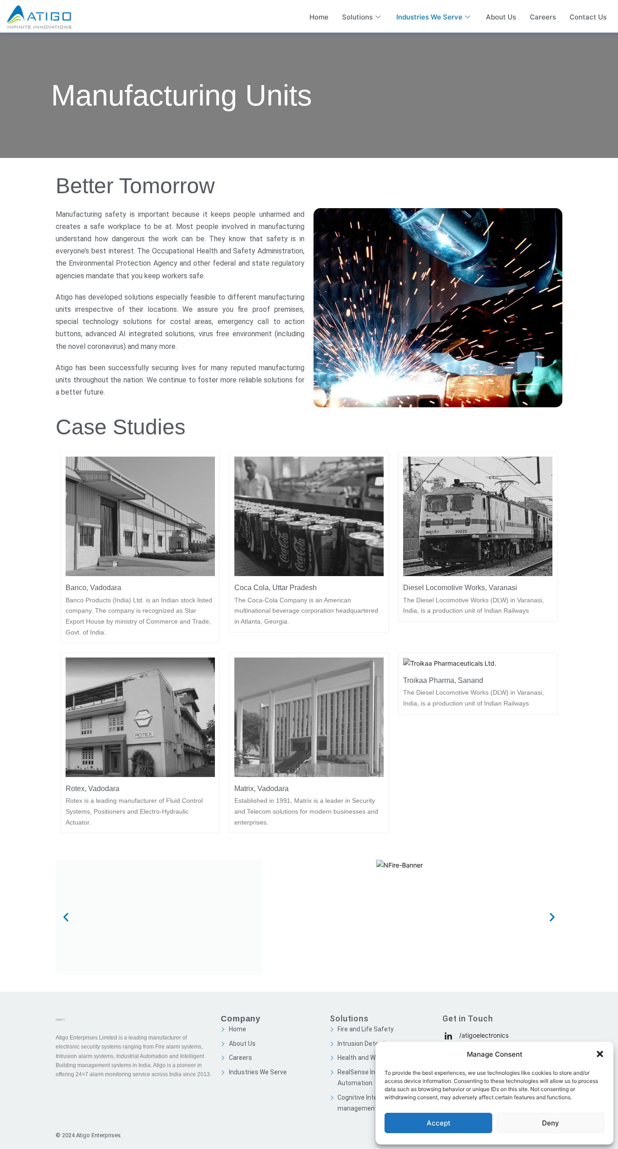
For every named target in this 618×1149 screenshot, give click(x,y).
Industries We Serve (429, 17)
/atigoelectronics (483, 1035)
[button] (599, 1053)
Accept (439, 1123)
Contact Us (588, 17)
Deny (550, 1123)
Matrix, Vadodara (261, 788)
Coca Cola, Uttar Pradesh (275, 587)
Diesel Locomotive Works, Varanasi (460, 587)
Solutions (357, 17)
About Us (501, 17)
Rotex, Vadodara (92, 788)
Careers (543, 17)
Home (318, 17)
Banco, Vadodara (93, 587)
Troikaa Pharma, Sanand (443, 680)
